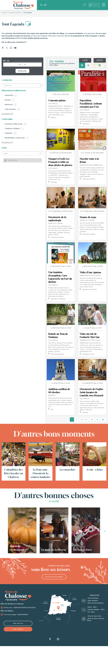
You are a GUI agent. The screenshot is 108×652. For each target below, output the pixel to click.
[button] (94, 5)
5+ (86, 419)
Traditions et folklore (14, 128)
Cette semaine (12, 109)
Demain (9, 100)
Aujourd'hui (10, 95)
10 (92, 419)
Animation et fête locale (15, 124)
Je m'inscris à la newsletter (54, 577)
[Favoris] (85, 5)
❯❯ (103, 419)
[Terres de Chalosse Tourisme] (23, 5)
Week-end (10, 104)
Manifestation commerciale (16, 138)
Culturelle (10, 133)
